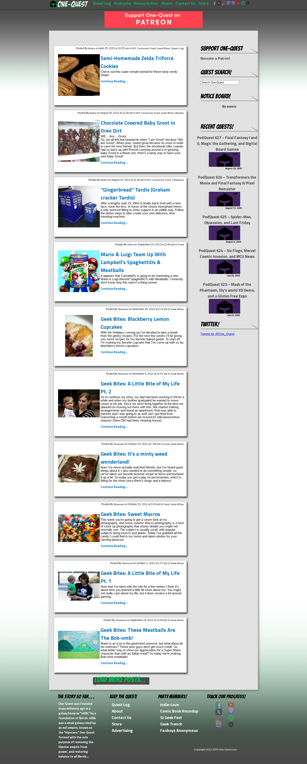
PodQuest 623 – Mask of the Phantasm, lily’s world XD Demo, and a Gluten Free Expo (227, 290)
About (166, 3)
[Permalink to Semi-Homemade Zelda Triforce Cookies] (79, 94)
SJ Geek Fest (171, 717)
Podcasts (122, 3)
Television (178, 180)
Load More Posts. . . (119, 681)
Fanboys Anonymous (179, 730)
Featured (142, 48)
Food (153, 48)
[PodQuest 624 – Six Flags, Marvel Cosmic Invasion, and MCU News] (224, 273)
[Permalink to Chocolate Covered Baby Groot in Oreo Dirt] (79, 160)
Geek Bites (163, 48)
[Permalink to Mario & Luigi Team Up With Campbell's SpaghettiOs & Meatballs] (79, 291)
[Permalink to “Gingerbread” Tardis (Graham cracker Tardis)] (79, 226)
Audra (91, 48)
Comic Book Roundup (179, 711)
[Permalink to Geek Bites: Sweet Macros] (79, 540)
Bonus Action (146, 3)
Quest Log (102, 3)
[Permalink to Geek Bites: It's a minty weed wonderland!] (79, 481)
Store (204, 3)
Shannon (123, 309)
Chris (130, 244)
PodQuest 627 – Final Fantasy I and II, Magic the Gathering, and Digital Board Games (227, 143)
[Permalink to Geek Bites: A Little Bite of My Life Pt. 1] (79, 599)
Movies (179, 113)
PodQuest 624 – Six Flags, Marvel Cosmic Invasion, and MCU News (227, 253)
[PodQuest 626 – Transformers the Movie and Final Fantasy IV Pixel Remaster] (224, 205)
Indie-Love (169, 704)
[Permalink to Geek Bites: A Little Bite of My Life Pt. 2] (79, 416)
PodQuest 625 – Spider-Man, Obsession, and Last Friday (227, 220)
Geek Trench (171, 724)
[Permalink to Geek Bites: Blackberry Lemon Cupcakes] (79, 355)
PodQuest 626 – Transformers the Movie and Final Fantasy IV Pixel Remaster (227, 183)
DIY (134, 48)
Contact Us (185, 3)
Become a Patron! (215, 58)
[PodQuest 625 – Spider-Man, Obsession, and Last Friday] (224, 239)
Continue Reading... (114, 81)
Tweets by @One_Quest (217, 334)
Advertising (122, 730)
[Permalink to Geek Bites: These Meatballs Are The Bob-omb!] (79, 657)
